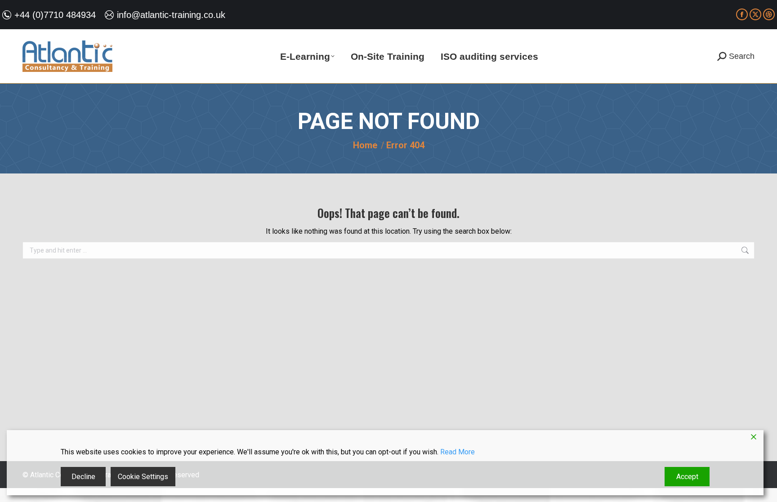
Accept (687, 476)
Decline (83, 476)
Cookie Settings (143, 476)
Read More (457, 452)
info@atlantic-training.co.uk (171, 15)
